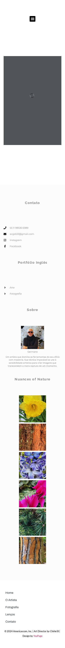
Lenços (10, 614)
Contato (10, 621)
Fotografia (12, 607)
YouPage (37, 635)
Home (9, 592)
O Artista (11, 599)
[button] (32, 19)
